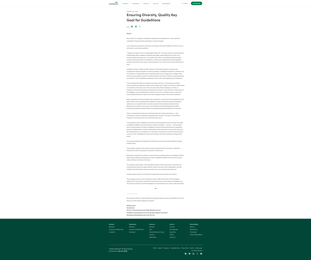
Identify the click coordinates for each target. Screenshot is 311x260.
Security (192, 248)
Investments (112, 232)
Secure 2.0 (152, 234)
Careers (172, 234)
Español (160, 248)
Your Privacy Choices (196, 250)
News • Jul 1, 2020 (133, 11)
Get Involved (193, 232)
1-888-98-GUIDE (122, 251)
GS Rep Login (198, 248)
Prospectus (166, 248)
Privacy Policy (184, 248)
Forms (150, 229)
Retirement (112, 227)
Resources (152, 224)
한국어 (155, 248)
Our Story (172, 227)
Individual (111, 224)
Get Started (196, 3)
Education (152, 227)
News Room (173, 232)
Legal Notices (152, 237)
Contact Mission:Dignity (196, 234)
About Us (172, 224)
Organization (132, 224)
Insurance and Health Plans (116, 229)
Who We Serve (193, 229)
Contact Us (172, 237)
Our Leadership (174, 229)
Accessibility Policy (175, 248)
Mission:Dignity (194, 224)
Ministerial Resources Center (156, 232)
